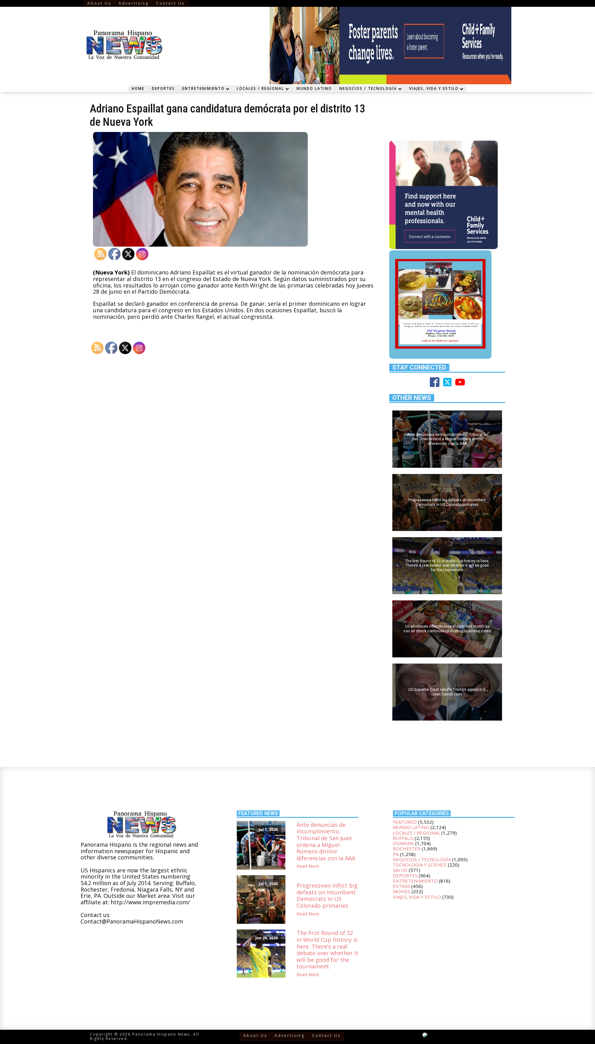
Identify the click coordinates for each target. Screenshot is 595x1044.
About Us (99, 3)
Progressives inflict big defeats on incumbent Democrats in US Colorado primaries (327, 895)
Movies (401, 891)
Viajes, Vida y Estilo (434, 88)
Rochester (407, 848)
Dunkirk (403, 843)
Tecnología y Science (420, 865)
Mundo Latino (314, 88)
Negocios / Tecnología (368, 88)
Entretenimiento (203, 88)
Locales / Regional (260, 88)
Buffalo (403, 838)
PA (396, 854)
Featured (405, 822)
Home (138, 88)
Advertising (134, 3)
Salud (400, 870)
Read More (308, 866)
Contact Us (170, 3)
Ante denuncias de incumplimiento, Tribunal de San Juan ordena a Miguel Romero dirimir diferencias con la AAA (326, 842)
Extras (401, 886)
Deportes (163, 88)
